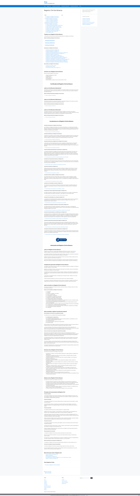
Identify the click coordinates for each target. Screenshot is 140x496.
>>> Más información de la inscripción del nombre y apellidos (53, 181)
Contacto (45, 483)
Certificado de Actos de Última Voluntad (88, 22)
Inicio (45, 6)
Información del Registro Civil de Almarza (51, 23)
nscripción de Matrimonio (56, 139)
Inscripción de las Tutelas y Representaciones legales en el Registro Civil (56, 57)
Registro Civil (49, 6)
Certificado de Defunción (74, 6)
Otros (80, 6)
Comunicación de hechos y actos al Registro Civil (53, 67)
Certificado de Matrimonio (65, 6)
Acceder (63, 479)
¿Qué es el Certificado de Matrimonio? (52, 20)
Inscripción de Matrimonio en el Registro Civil (52, 50)
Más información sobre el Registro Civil (52, 31)
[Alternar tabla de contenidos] (62, 15)
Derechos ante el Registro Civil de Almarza (53, 28)
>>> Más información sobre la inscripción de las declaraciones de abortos (55, 164)
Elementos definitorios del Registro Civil (52, 454)
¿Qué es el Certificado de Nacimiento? (52, 19)
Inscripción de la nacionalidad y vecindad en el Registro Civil (55, 56)
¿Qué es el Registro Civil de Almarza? (52, 24)
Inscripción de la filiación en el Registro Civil (52, 54)
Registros (45, 482)
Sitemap (45, 489)
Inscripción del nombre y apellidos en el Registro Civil (54, 55)
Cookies (45, 488)
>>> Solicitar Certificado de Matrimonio (50, 105)
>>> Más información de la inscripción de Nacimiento (52, 131)
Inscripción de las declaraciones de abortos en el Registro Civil (55, 53)
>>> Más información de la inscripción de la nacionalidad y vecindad (54, 188)
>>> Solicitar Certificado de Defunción (49, 117)
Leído (87, 495)
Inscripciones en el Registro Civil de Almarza (51, 22)
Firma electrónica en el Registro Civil (51, 456)
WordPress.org (64, 483)
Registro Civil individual (49, 455)
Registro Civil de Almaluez (48, 472)
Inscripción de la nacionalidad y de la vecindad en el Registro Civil (55, 58)
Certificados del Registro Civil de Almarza (51, 18)
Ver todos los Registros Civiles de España (52, 464)
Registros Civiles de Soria (48, 471)
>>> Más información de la (48, 139)
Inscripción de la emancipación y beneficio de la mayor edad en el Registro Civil (57, 59)
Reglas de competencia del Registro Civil (52, 458)
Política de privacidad (47, 487)
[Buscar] (91, 478)
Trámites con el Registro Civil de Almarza (53, 16)
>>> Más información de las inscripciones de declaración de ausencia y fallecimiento (56, 234)
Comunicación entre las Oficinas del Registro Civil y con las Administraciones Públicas (58, 457)
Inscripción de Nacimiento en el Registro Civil (52, 49)
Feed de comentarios (65, 482)
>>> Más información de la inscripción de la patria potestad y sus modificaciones (56, 218)
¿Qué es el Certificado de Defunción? (52, 21)
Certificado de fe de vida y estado (51, 65)
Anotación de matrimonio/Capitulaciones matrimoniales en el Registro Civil (57, 52)
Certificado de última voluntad (50, 66)
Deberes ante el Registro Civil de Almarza (53, 29)
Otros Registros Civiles (50, 32)
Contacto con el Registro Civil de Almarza (53, 17)
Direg (45, 2)
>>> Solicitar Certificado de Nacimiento (50, 95)
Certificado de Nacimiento (56, 6)
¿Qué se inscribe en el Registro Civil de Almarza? (54, 26)
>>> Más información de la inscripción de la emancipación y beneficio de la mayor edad (57, 210)
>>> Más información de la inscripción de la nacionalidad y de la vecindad (55, 202)
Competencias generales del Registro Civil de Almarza (55, 25)
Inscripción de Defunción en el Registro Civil (52, 51)
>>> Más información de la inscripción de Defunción (51, 147)
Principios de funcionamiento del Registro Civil (53, 30)
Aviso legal (45, 484)
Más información (82, 495)
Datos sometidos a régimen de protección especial (54, 27)
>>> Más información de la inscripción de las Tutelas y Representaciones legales (56, 195)
